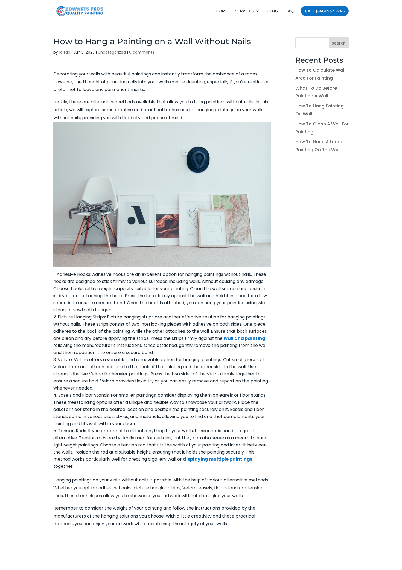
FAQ (289, 11)
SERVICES (244, 11)
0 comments (141, 52)
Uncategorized (112, 52)
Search (339, 43)
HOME (221, 11)
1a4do (64, 52)
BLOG (272, 11)
